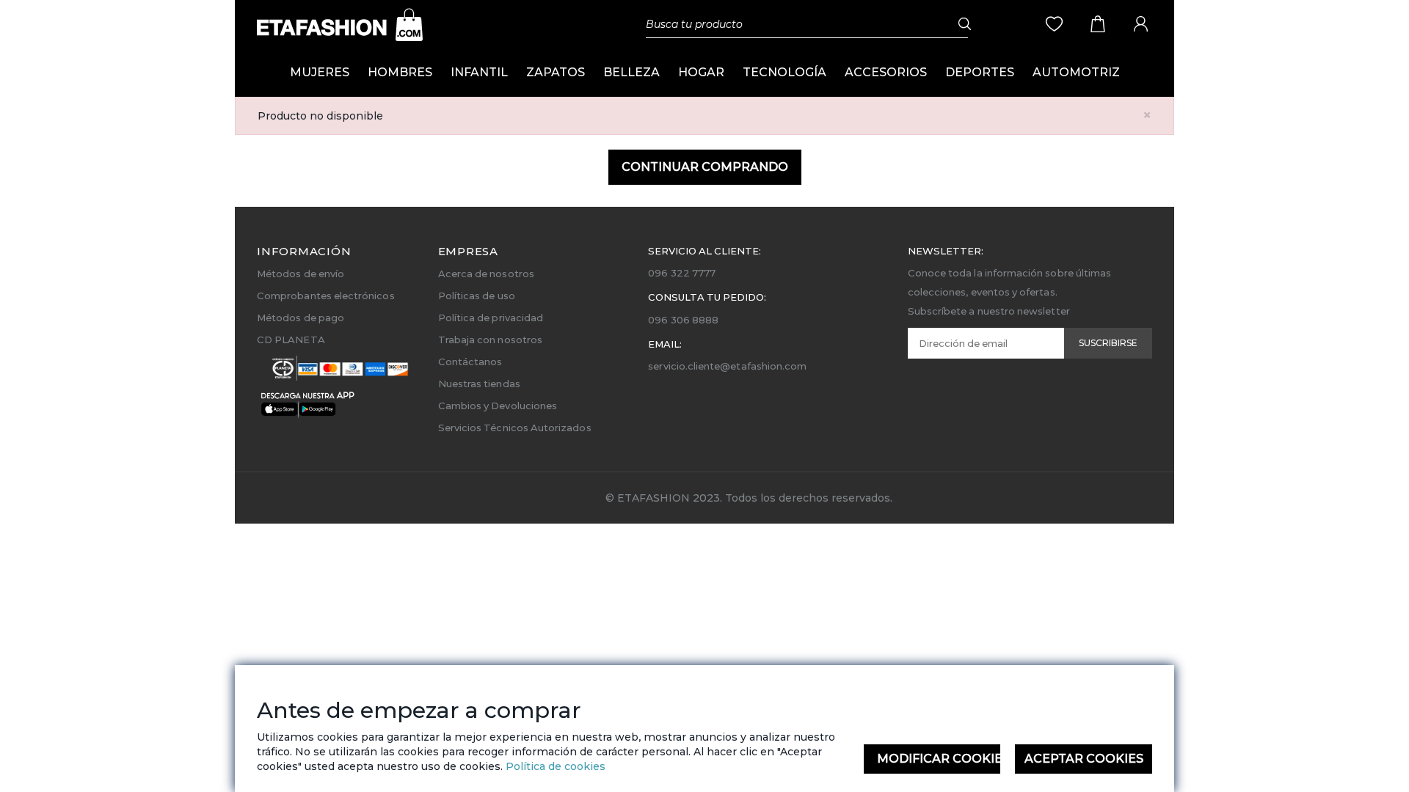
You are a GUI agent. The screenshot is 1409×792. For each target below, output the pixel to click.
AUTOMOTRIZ (1076, 72)
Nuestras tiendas (479, 383)
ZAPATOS (555, 72)
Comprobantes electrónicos (326, 295)
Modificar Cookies (939, 759)
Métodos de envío (300, 273)
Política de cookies (554, 766)
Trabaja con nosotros (490, 339)
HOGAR (701, 72)
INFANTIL (479, 72)
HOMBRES (400, 72)
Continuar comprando (705, 167)
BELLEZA (631, 72)
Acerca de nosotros (486, 273)
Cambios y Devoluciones (497, 405)
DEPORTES (979, 72)
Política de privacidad (490, 317)
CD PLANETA (291, 339)
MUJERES (319, 72)
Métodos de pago (300, 317)
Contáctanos (470, 361)
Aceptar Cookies (1083, 759)
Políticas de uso (476, 295)
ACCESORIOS (886, 72)
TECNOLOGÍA (784, 72)
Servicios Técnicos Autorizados (514, 427)
